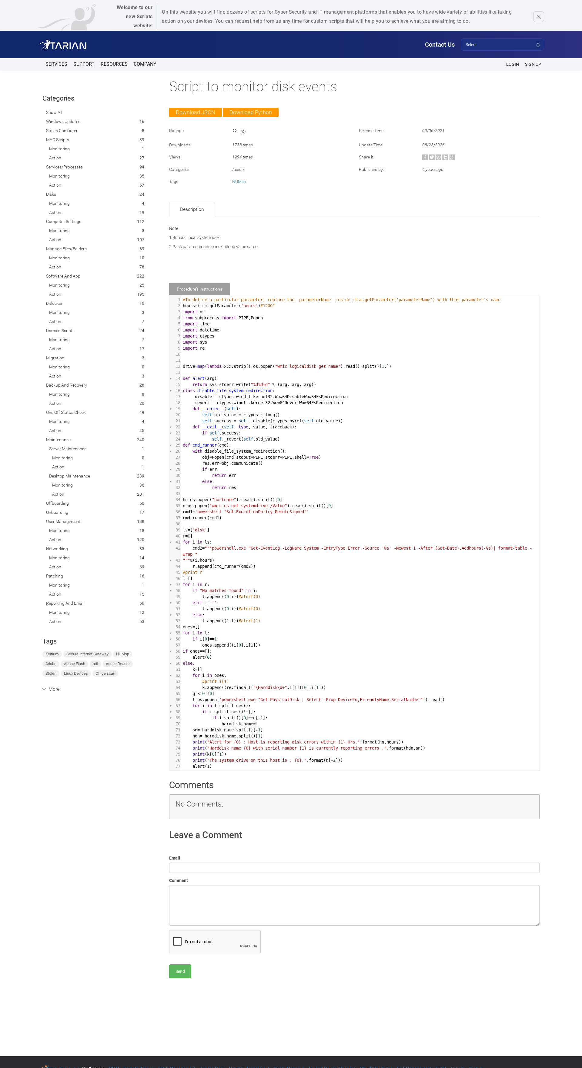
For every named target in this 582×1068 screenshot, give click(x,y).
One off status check (66, 412)
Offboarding (57, 503)
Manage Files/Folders (66, 248)
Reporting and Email (65, 603)
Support (84, 64)
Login (512, 64)
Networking (57, 548)
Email (174, 858)
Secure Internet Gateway (87, 654)
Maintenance (58, 439)
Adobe (50, 663)
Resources (114, 64)
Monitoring (59, 148)
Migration (55, 357)
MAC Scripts (57, 139)
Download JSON (195, 112)
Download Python (250, 112)
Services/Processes (64, 167)
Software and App (63, 276)
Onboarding (57, 512)
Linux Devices (76, 673)
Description (192, 209)
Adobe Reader (118, 663)
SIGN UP (533, 64)
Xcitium (52, 654)
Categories (58, 98)
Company (145, 64)
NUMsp (122, 654)
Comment (178, 880)
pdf (95, 663)
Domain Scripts (60, 330)
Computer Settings (63, 221)
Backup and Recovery (66, 385)
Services (56, 64)
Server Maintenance (67, 448)
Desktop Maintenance (69, 476)
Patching (54, 576)
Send (180, 971)
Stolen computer (62, 130)
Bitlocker (54, 303)
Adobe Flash (74, 663)
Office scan (105, 673)
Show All (54, 112)
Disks (51, 194)
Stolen (50, 673)
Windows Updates (63, 121)
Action (55, 157)
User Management (63, 521)
